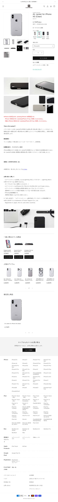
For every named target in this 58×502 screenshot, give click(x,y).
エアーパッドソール (26, 438)
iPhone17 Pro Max (47, 360)
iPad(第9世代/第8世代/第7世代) (37, 420)
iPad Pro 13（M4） (47, 400)
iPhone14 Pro (15, 373)
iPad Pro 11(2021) (35, 412)
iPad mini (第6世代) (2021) (16, 423)
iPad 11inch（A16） (36, 396)
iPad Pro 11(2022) (14, 407)
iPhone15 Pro (15, 369)
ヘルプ (5, 478)
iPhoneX (24, 387)
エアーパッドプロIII (16, 438)
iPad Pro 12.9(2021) (36, 407)
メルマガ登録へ (29, 350)
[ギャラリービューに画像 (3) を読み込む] (20, 42)
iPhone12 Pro (25, 380)
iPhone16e (25, 365)
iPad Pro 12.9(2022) (46, 404)
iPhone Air (14, 363)
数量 (34, 49)
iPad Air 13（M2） (15, 404)
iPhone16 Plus (36, 363)
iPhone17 (24, 359)
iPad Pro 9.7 (36, 415)
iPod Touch (15, 446)
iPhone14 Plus (47, 369)
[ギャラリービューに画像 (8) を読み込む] (26, 48)
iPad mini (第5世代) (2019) (26, 423)
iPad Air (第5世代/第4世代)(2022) (26, 408)
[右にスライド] (32, 288)
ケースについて (37, 69)
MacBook (14, 432)
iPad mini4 (36, 423)
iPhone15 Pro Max (25, 370)
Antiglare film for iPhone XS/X (28, 251)
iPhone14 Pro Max (25, 373)
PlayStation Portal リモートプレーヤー (16, 461)
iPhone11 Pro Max (25, 384)
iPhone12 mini (47, 376)
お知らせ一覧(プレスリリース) (36, 478)
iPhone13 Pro (25, 376)
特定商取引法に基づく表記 (36, 485)
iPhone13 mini (47, 373)
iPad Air (24, 419)
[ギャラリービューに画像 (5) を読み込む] (7, 48)
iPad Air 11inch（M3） (16, 400)
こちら (25, 169)
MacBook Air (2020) (15, 429)
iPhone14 (35, 369)
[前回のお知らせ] (3, 1)
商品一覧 (14, 467)
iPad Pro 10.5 (26, 415)
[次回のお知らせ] (55, 1)
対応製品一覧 (7, 482)
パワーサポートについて (10, 475)
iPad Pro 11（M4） (36, 400)
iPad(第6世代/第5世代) (48, 420)
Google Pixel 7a (16, 453)
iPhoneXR (14, 387)
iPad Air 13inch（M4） (16, 396)
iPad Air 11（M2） (25, 404)
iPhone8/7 (35, 387)
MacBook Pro (47, 429)
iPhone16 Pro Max (15, 366)
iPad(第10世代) (37, 403)
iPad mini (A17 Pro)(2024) (26, 400)
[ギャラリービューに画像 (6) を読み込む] (13, 48)
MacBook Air (36, 429)
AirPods (24, 446)
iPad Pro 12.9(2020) (47, 407)
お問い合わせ (7, 485)
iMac (23, 432)
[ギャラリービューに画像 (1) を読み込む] (7, 42)
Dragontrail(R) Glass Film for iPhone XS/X (7, 251)
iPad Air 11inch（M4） (26, 396)
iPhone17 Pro (36, 359)
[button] (3, 6)
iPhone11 (46, 380)
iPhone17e (14, 359)
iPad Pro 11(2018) (14, 416)
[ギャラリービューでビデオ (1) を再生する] (7, 55)
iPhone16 (24, 363)
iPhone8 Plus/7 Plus (48, 388)
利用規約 (31, 482)
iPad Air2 (14, 419)
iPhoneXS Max (47, 383)
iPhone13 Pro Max (36, 377)
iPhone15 (35, 365)
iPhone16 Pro (47, 363)
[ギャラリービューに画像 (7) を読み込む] (20, 48)
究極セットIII (36, 437)
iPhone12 (14, 380)
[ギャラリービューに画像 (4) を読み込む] (26, 42)
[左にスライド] (25, 288)
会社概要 (31, 475)
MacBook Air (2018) (25, 429)
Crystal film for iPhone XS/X (18, 251)
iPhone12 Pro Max (36, 381)
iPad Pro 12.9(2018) (15, 412)
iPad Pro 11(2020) (46, 412)
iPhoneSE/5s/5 (16, 391)
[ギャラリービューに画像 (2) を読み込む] (13, 42)
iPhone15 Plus (47, 365)
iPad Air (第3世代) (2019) (48, 416)
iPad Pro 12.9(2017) (25, 412)
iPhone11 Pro (15, 383)
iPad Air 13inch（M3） (48, 396)
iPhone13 (14, 376)
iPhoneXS (37, 46)
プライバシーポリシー (34, 488)
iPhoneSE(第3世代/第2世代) (37, 373)
